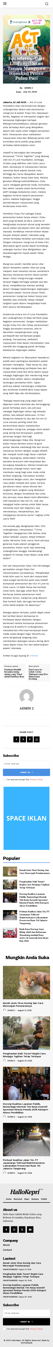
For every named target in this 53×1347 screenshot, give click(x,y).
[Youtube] (30, 1229)
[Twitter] (23, 739)
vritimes (33, 655)
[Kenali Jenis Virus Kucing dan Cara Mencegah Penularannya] (10, 872)
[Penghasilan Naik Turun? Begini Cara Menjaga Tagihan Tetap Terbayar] (10, 885)
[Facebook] (16, 739)
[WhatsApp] (37, 739)
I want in (25, 772)
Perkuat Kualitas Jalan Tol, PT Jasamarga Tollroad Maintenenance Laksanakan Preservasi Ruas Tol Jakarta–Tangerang (34, 917)
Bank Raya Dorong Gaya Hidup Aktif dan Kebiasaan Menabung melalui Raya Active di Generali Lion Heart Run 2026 (33, 935)
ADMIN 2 (28, 88)
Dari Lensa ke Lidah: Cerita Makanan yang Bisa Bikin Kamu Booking (38, 674)
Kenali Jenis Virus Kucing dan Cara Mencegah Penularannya (34, 871)
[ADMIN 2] (26, 696)
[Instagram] (14, 1229)
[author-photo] (5, 1010)
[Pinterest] (30, 739)
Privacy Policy (36, 779)
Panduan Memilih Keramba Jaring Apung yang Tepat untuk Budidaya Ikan (14, 673)
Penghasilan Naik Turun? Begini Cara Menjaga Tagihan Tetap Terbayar (34, 884)
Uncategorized (26, 48)
